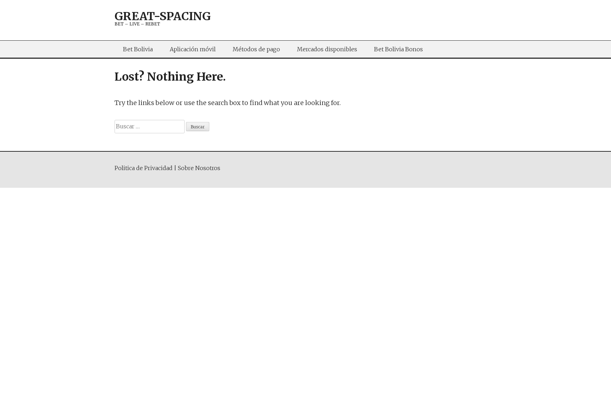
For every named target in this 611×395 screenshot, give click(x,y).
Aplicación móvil (193, 49)
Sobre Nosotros (199, 168)
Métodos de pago (256, 49)
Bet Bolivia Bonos (398, 49)
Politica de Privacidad (144, 168)
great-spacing (163, 16)
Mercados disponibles (327, 49)
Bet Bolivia (138, 49)
